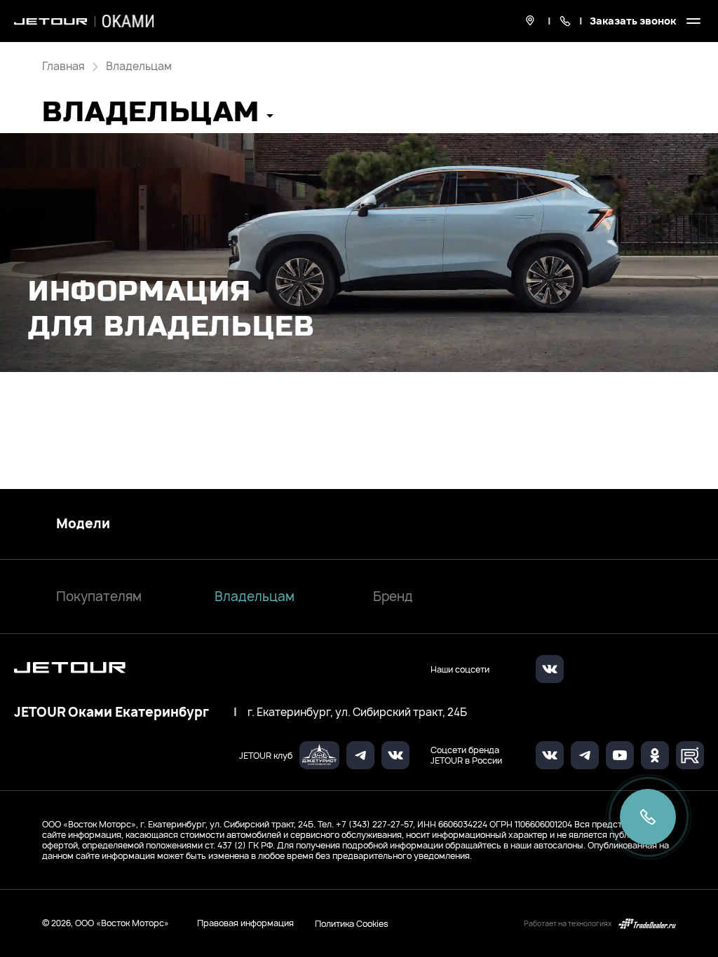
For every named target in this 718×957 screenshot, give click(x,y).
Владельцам (254, 596)
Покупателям (99, 596)
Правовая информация (245, 923)
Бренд (393, 596)
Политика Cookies (351, 923)
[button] (157, 116)
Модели (83, 524)
